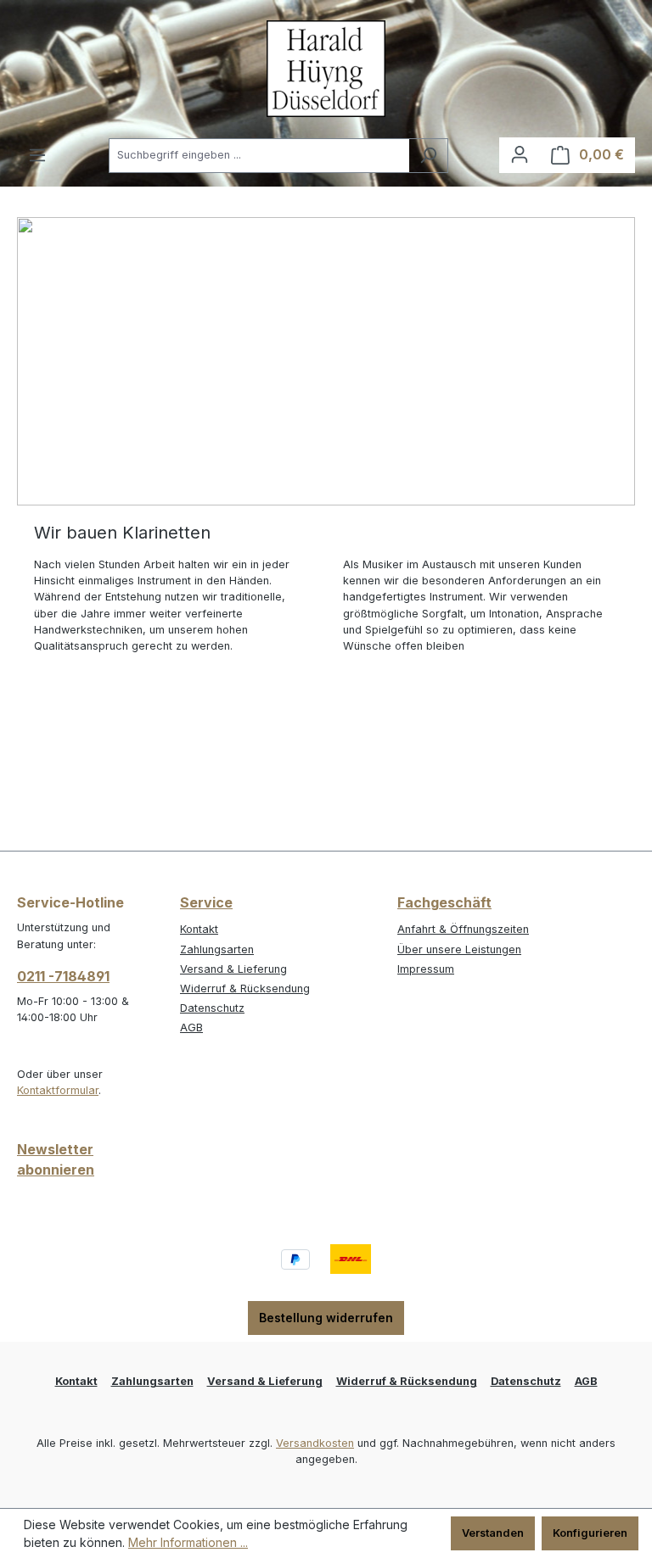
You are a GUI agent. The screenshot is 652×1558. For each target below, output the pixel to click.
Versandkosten (315, 1443)
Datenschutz (212, 1008)
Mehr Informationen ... (188, 1542)
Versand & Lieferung (233, 969)
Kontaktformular (57, 1090)
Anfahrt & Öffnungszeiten (463, 929)
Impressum (425, 969)
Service (206, 902)
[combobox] (259, 155)
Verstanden (493, 1533)
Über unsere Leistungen (459, 949)
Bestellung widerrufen (326, 1317)
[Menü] (37, 155)
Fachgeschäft (444, 902)
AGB (191, 1027)
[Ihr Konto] (519, 154)
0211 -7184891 (63, 976)
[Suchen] (428, 155)
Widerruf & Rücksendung (245, 988)
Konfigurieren (590, 1533)
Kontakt (199, 929)
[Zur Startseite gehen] (326, 68)
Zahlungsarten (217, 949)
